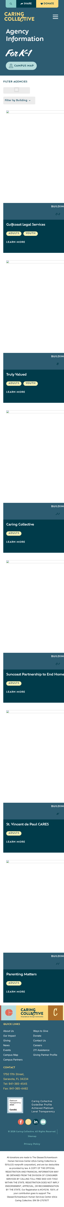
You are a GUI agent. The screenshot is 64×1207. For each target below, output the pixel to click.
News (6, 1045)
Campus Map (10, 1054)
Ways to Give (40, 1030)
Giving (6, 1040)
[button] (55, 17)
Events (7, 1050)
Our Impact (9, 1035)
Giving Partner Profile (45, 1054)
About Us (8, 1030)
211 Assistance (41, 1050)
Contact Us (39, 1040)
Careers (37, 1045)
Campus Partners (12, 1059)
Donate (37, 1035)
